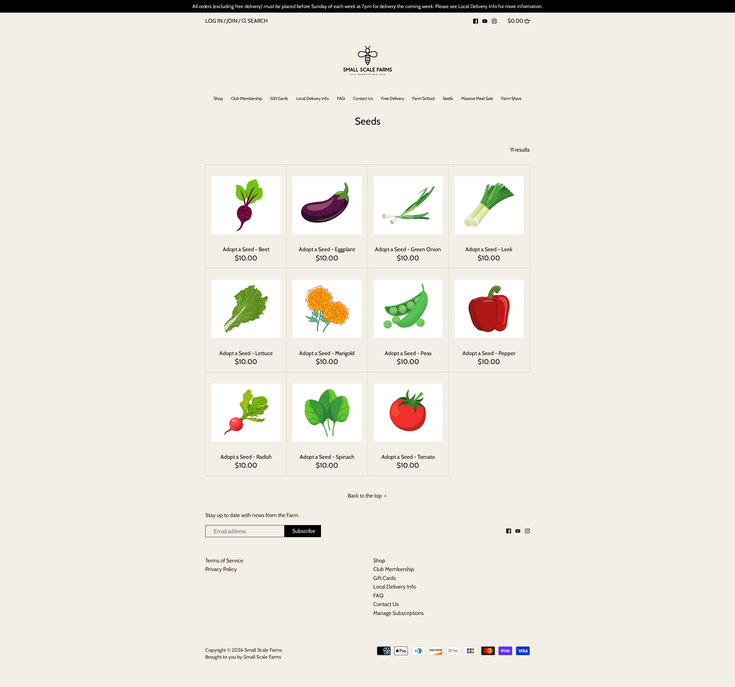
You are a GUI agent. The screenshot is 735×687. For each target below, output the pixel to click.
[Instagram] (494, 20)
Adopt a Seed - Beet (246, 249)
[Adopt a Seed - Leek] (489, 205)
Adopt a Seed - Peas (408, 353)
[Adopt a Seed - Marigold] (326, 308)
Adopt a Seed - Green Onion (408, 249)
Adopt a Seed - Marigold (327, 353)
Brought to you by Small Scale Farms (243, 657)
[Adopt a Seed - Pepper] (489, 308)
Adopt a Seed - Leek (488, 249)
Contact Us (386, 604)
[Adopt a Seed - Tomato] (408, 412)
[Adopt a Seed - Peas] (408, 308)
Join (232, 21)
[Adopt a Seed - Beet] (246, 205)
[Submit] (243, 22)
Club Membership (393, 569)
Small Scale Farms (263, 650)
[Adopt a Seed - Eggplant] (326, 205)
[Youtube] (484, 20)
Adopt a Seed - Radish (246, 457)
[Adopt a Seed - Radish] (246, 412)
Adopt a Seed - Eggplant (327, 249)
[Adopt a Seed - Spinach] (326, 412)
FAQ (378, 595)
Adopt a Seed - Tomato (408, 457)
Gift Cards (384, 578)
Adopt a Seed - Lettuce (246, 353)
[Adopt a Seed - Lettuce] (246, 308)
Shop (379, 560)
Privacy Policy (221, 569)
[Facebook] (475, 20)
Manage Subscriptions (398, 613)
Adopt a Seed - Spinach (327, 457)
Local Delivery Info (394, 586)
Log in (214, 21)
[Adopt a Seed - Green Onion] (408, 205)
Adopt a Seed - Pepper (489, 353)
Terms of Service (224, 560)
